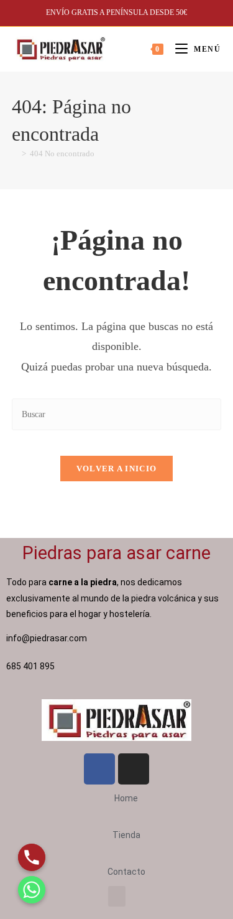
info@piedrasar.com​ (46, 638)
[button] (117, 896)
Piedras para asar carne (116, 552)
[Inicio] (15, 153)
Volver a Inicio (116, 468)
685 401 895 (31, 666)
